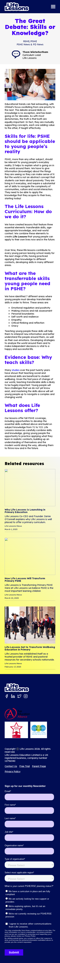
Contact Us (11, 766)
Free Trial (24, 766)
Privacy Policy (12, 771)
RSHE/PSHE (30, 41)
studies (16, 370)
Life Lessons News (13, 526)
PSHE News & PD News (30, 44)
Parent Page (39, 766)
